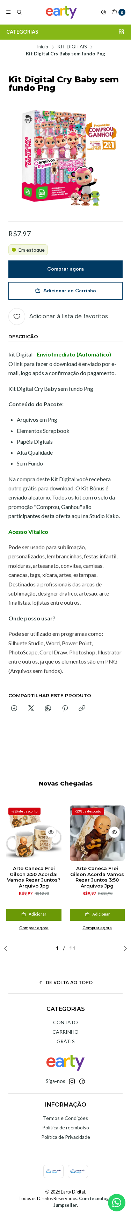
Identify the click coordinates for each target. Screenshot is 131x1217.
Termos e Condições (65, 1118)
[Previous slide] (7, 948)
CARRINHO (65, 1032)
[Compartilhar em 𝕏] (31, 708)
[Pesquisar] (19, 12)
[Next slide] (123, 948)
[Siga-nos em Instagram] (71, 1081)
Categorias (22, 32)
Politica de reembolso (65, 1127)
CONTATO (65, 1022)
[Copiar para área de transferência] (82, 708)
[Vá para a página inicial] (61, 12)
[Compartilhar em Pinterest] (65, 708)
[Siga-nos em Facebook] (82, 1081)
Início (42, 47)
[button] (65, 983)
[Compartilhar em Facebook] (14, 708)
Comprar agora (65, 269)
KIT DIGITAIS (72, 47)
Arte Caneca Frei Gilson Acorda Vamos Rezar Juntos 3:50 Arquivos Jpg (97, 877)
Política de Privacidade (65, 1137)
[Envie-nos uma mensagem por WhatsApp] (116, 1202)
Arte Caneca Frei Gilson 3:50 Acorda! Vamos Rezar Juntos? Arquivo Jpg (33, 877)
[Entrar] (103, 12)
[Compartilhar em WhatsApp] (48, 708)
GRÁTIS (66, 1041)
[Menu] (8, 12)
